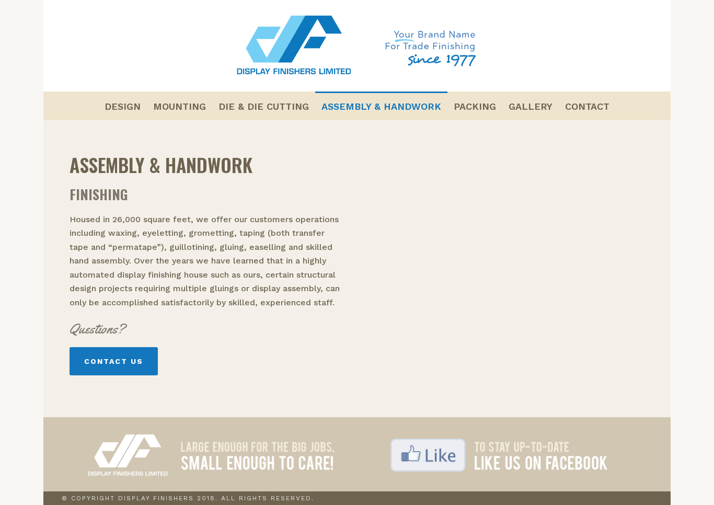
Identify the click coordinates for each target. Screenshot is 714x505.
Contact (587, 106)
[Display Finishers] (357, 45)
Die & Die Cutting (263, 106)
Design (123, 106)
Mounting (179, 106)
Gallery (530, 106)
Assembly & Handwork (381, 106)
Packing (475, 106)
